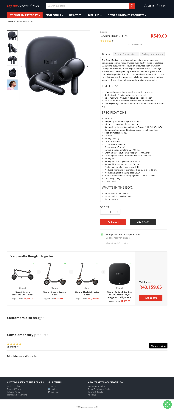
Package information (152, 54)
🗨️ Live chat (53, 392)
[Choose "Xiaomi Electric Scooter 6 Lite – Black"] (33, 263)
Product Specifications (125, 54)
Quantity (104, 206)
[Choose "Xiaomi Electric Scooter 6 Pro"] (65, 263)
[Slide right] (88, 65)
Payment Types (14, 389)
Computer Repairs (96, 386)
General (106, 54)
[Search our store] (132, 6)
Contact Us (52, 386)
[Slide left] (21, 65)
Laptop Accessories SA (90, 407)
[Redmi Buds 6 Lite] (12, 35)
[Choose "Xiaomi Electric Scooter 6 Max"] (97, 263)
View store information (117, 243)
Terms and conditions (17, 394)
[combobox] (90, 6)
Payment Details (95, 392)
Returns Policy (13, 392)
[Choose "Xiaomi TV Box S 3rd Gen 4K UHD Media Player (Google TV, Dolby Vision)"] (130, 263)
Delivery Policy (13, 386)
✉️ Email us (53, 389)
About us (92, 394)
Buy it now (143, 221)
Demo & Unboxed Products (100, 389)
